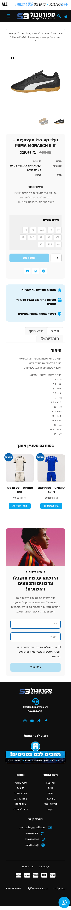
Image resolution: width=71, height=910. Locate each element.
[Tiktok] (39, 720)
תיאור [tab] (55, 331)
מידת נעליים (51, 220)
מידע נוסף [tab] (36, 331)
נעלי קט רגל (24, 33)
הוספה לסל (29, 258)
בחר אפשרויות (51, 506)
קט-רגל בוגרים (34, 170)
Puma (38, 175)
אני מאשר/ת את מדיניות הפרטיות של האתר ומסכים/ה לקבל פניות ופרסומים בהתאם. (39, 652)
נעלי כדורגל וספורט (41, 33)
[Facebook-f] (46, 720)
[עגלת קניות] (66, 17)
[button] (9, 16)
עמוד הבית (57, 33)
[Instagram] (25, 720)
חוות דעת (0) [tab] (50, 338)
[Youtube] (32, 720)
